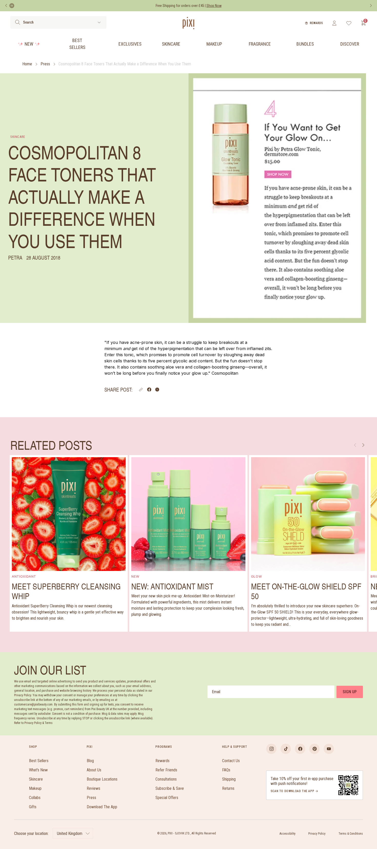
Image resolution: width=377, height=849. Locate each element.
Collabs (35, 797)
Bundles (305, 44)
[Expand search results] (99, 22)
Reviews (93, 788)
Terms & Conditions (351, 833)
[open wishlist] (349, 23)
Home (27, 64)
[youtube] (329, 749)
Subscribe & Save (169, 788)
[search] (17, 22)
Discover (349, 44)
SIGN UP (350, 691)
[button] (141, 389)
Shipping (229, 779)
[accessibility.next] (370, 5)
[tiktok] (286, 749)
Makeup (214, 44)
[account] (334, 23)
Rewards (316, 23)
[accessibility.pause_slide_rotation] (12, 6)
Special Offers (166, 797)
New (29, 44)
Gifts (32, 806)
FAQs (226, 770)
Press (45, 64)
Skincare (171, 44)
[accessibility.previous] (6, 5)
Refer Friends (166, 770)
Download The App (102, 806)
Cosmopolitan (225, 373)
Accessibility (287, 833)
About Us (94, 770)
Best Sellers (77, 44)
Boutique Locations (102, 779)
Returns (228, 788)
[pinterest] (314, 749)
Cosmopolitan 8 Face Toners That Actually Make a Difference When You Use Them (124, 64)
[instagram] (271, 749)
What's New (38, 770)
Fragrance (260, 44)
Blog (90, 760)
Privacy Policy (316, 833)
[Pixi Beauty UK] (188, 23)
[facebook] (300, 749)
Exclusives (130, 44)
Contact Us (231, 760)
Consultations (166, 779)
